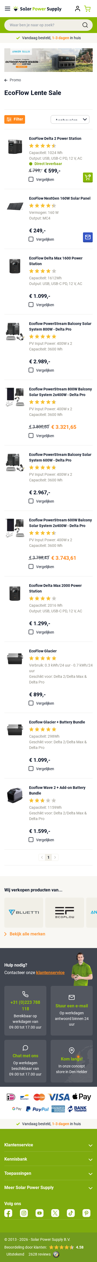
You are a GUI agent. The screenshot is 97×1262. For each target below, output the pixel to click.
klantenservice (50, 972)
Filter (18, 119)
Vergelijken (45, 179)
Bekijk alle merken (27, 934)
